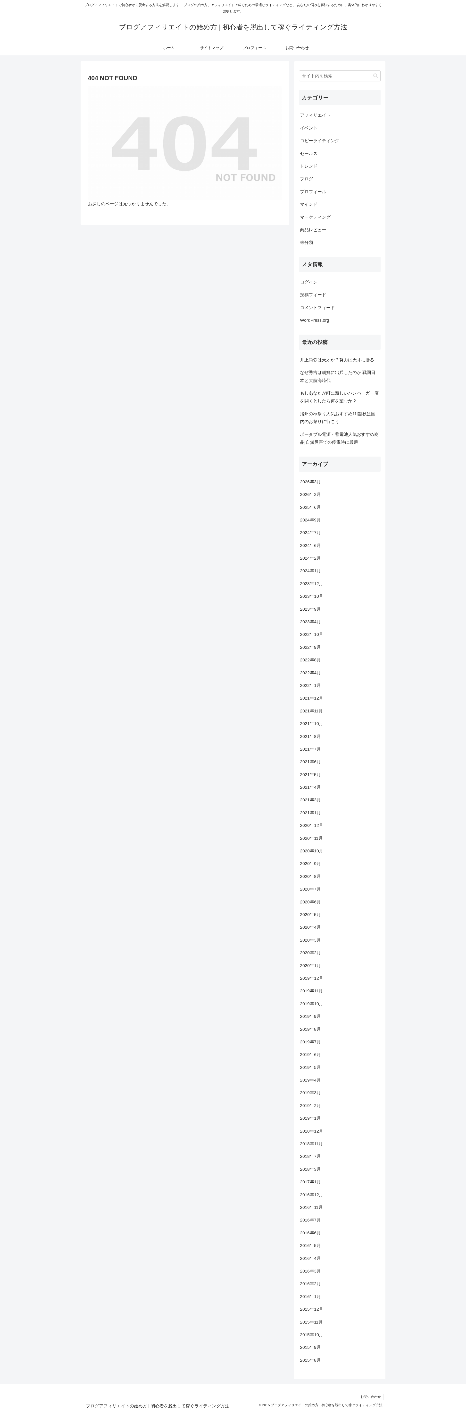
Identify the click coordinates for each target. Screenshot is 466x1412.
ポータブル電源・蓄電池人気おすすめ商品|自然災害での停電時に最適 (339, 438)
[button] (375, 75)
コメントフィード (317, 307)
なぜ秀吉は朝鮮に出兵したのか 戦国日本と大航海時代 (337, 376)
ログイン (308, 282)
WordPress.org (314, 320)
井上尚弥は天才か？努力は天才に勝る (337, 359)
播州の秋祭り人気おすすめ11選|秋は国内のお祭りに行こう (337, 417)
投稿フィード (313, 294)
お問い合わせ (370, 1397)
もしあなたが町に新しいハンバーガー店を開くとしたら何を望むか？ (339, 397)
